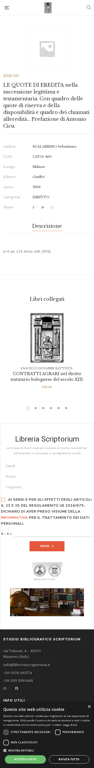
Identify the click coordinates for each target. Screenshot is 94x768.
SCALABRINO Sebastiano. (55, 146)
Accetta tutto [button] (25, 759)
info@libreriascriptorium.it (26, 665)
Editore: (10, 177)
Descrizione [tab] (47, 226)
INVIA (44, 546)
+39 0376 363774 (17, 673)
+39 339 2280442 (18, 680)
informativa (14, 517)
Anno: (8, 187)
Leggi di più (70, 725)
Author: (9, 146)
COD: (8, 156)
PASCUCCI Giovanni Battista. (47, 368)
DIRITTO (41, 197)
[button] (47, 750)
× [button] (89, 706)
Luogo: (9, 167)
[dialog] (47, 735)
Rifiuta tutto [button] (69, 759)
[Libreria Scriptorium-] (48, 7)
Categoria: (12, 197)
